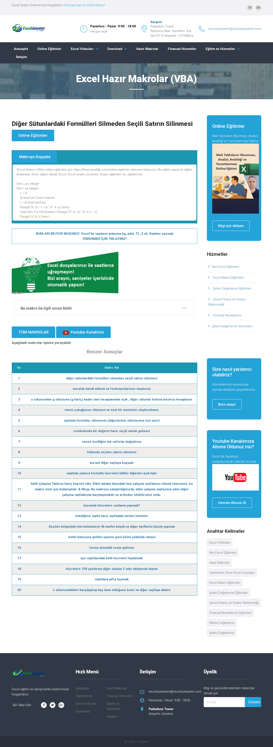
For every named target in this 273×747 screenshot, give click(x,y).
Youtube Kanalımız (86, 332)
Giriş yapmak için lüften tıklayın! (84, 5)
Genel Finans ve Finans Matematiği (226, 301)
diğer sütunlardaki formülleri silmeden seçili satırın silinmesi (111, 378)
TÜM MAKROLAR (33, 332)
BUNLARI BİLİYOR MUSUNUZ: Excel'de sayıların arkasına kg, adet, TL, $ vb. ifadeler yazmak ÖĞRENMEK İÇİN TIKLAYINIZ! (104, 236)
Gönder (254, 702)
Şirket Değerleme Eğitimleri (231, 288)
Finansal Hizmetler (182, 49)
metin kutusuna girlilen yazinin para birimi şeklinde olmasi (111, 537)
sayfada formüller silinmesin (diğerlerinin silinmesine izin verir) (112, 420)
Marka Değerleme (222, 623)
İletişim (21, 57)
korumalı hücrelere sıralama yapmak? (112, 505)
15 (19, 537)
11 (19, 489)
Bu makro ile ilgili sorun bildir (46, 308)
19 (19, 579)
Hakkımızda (84, 696)
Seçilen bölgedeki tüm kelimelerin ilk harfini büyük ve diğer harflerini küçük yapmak (112, 527)
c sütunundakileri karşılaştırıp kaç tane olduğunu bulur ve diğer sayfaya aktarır (112, 590)
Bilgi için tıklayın (231, 226)
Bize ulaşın (227, 404)
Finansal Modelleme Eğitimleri (230, 613)
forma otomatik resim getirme (111, 548)
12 (19, 505)
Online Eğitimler (49, 49)
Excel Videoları (82, 49)
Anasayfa (21, 49)
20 (19, 590)
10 (19, 473)
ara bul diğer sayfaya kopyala (112, 463)
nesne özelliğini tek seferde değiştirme (111, 442)
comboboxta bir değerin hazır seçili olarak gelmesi (111, 431)
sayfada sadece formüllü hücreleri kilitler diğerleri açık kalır (112, 473)
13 (19, 516)
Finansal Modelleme (226, 315)
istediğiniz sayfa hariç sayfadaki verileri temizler (111, 516)
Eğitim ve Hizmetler (220, 49)
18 (19, 569)
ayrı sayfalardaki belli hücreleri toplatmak (112, 558)
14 (19, 527)
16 (19, 548)
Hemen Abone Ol (232, 503)
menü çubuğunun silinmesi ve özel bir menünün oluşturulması (112, 410)
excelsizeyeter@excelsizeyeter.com (234, 29)
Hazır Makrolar (147, 49)
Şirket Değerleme (221, 633)
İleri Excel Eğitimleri (225, 267)
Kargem (156, 22)
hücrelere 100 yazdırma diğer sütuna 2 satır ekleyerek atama (112, 569)
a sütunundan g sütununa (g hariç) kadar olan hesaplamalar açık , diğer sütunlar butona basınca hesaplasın (111, 399)
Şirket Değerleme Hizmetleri (232, 326)
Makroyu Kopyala (34, 156)
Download (114, 49)
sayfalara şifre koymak (112, 579)
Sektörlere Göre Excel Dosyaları (232, 573)
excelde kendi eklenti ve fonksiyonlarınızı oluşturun (112, 389)
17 (19, 558)
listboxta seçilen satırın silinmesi (111, 452)
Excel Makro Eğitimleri (228, 278)
